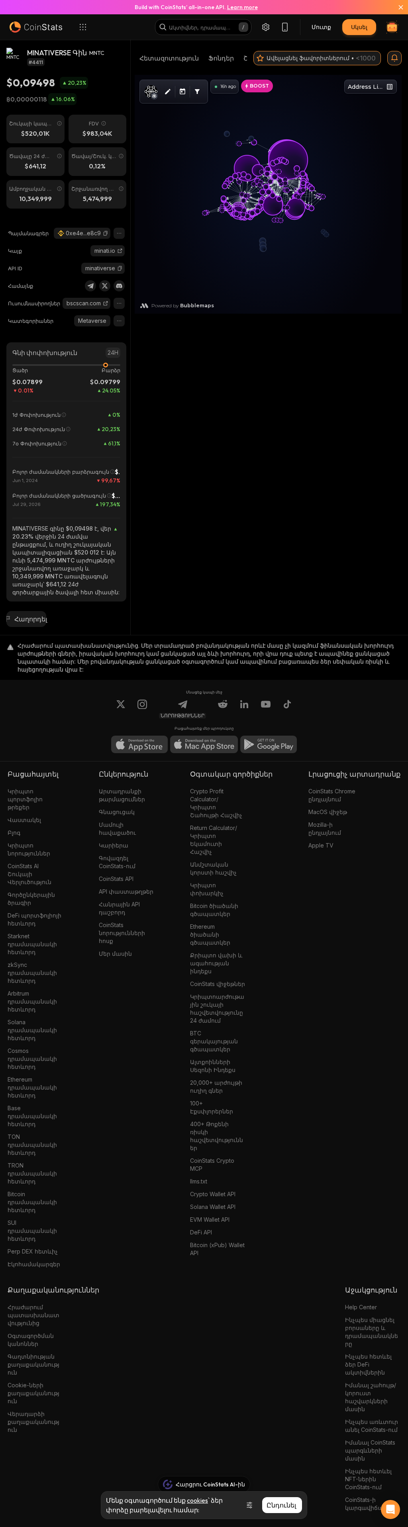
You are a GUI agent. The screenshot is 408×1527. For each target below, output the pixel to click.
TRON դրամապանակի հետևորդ (32, 1173)
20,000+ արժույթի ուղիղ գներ (216, 1086)
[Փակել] (396, 7)
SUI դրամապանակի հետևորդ (32, 1230)
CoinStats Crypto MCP (212, 1164)
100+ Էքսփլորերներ (211, 1107)
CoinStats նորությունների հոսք (122, 933)
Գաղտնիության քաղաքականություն (33, 1364)
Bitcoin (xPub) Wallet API (217, 1249)
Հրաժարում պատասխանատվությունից (33, 1315)
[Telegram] (90, 285)
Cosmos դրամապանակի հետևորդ (32, 1058)
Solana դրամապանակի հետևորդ (32, 1030)
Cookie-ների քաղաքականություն (33, 1393)
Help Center (361, 1307)
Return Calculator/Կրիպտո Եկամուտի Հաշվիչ (213, 839)
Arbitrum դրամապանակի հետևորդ (32, 1001)
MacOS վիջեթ (327, 811)
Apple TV (320, 845)
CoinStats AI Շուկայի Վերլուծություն (29, 874)
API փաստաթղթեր (126, 891)
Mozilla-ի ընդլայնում (324, 828)
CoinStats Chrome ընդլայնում (331, 795)
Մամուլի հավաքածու (117, 828)
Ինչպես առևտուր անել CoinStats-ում (371, 1425)
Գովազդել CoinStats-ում (117, 862)
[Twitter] (104, 285)
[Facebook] (287, 709)
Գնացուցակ (117, 811)
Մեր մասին (115, 953)
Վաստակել (24, 819)
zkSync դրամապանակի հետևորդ (32, 972)
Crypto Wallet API (212, 1194)
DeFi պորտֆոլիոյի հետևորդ (34, 919)
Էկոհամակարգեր (34, 1264)
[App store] (139, 744)
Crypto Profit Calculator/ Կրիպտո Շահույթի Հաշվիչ (216, 803)
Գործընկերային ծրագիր (31, 898)
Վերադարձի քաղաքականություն (33, 1421)
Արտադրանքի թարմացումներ (122, 795)
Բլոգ (14, 832)
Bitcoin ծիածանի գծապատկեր (214, 909)
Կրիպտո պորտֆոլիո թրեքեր (25, 799)
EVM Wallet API (210, 1219)
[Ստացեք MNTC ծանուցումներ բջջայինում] (394, 58)
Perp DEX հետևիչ (33, 1251)
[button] (105, 233)
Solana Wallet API (212, 1206)
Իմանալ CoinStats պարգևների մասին (370, 1450)
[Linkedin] (244, 709)
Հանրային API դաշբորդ (119, 908)
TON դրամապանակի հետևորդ (32, 1144)
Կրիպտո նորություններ (29, 849)
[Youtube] (266, 709)
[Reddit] (223, 709)
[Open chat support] (390, 1509)
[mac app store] (204, 744)
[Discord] (119, 285)
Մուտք (321, 26)
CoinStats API (116, 878)
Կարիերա (113, 845)
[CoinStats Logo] (36, 27)
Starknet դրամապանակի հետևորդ (32, 944)
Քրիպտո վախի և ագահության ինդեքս (216, 963)
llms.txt (198, 1181)
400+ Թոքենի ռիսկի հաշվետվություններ (216, 1136)
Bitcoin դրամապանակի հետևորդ (32, 1202)
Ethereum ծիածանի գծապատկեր (210, 934)
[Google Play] (268, 744)
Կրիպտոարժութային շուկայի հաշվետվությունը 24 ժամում (217, 1008)
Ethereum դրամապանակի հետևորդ (32, 1087)
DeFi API (201, 1232)
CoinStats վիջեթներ (217, 983)
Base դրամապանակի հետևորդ (32, 1116)
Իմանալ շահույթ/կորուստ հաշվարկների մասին (370, 1397)
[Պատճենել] (105, 233)
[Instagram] (142, 709)
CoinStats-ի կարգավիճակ (366, 1503)
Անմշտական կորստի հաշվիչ (213, 868)
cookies (197, 1500)
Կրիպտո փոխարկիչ (207, 889)
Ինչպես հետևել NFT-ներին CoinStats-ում (368, 1479)
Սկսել (359, 26)
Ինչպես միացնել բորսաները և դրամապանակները (371, 1331)
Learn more (242, 7)
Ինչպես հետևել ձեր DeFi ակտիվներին (368, 1364)
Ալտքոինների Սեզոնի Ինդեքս (212, 1065)
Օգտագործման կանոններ (31, 1339)
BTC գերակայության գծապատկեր (214, 1041)
